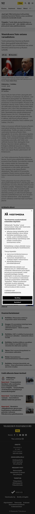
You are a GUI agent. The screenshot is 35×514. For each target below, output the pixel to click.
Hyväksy (17, 298)
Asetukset (17, 302)
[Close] (31, 210)
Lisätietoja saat (12, 291)
